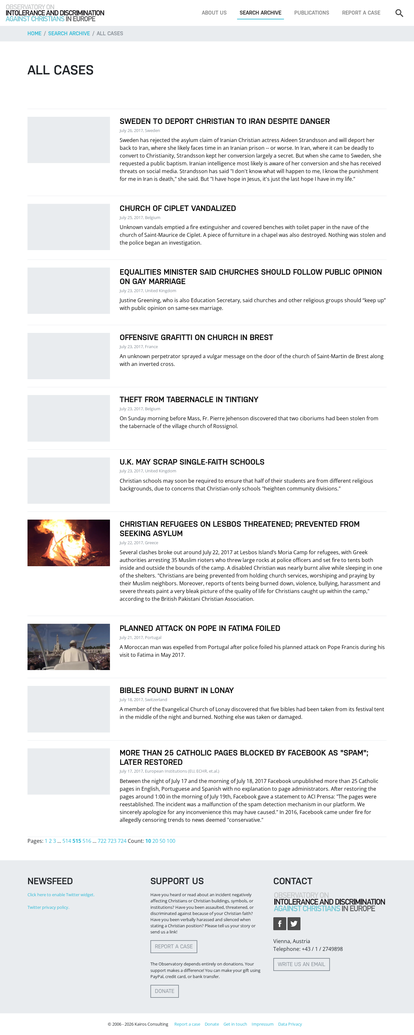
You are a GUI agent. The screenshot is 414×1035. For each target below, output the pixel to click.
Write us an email (301, 964)
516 (86, 840)
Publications (311, 13)
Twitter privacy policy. (48, 907)
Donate (164, 991)
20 (155, 840)
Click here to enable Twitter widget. (60, 894)
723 (112, 840)
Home (34, 33)
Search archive (260, 13)
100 (171, 840)
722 (102, 840)
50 (162, 840)
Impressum (263, 1024)
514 (66, 840)
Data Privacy (290, 1024)
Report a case (361, 13)
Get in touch (235, 1024)
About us (214, 13)
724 (122, 840)
